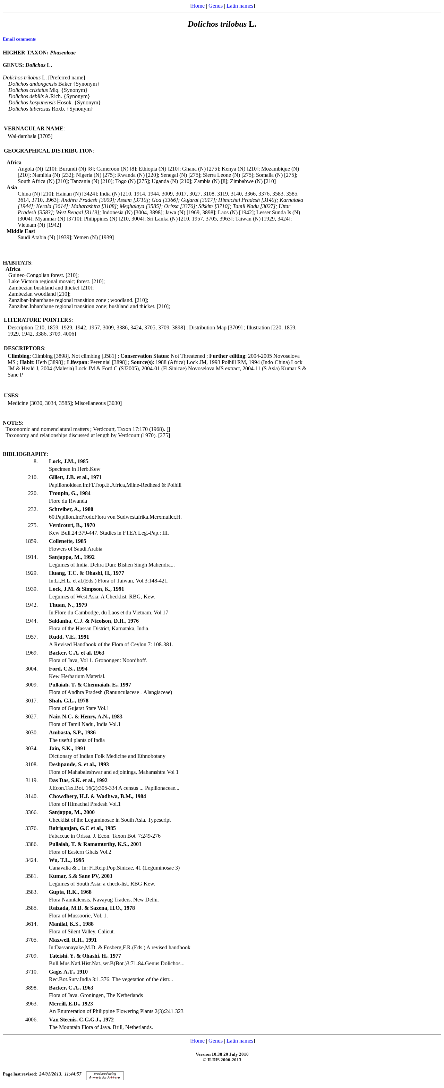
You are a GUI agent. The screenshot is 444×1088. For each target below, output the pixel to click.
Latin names (240, 6)
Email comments (19, 39)
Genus (215, 6)
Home (198, 6)
